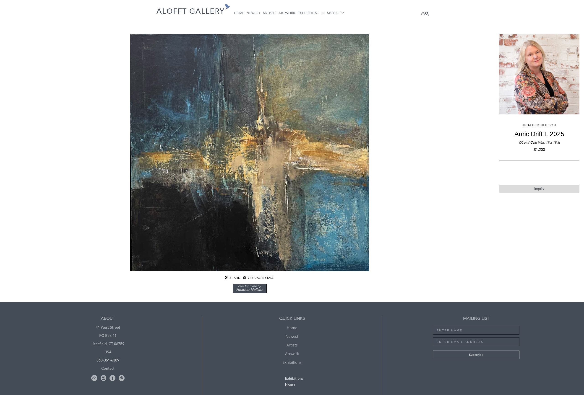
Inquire (539, 188)
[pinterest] (122, 378)
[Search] (427, 13)
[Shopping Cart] (423, 13)
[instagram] (103, 378)
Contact (108, 369)
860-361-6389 (107, 360)
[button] (311, 13)
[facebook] (112, 378)
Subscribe (476, 354)
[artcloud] (94, 378)
